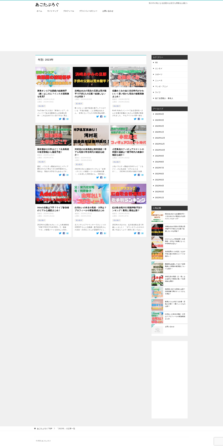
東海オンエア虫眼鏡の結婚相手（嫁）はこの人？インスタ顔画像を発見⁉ (53, 94)
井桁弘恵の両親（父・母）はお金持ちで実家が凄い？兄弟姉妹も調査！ (175, 279)
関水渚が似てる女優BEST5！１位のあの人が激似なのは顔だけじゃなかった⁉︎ (175, 216)
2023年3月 (159, 120)
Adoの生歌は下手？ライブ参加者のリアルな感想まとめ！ (53, 208)
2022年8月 (159, 162)
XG (156, 62)
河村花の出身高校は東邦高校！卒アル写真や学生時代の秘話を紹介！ (90, 152)
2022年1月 (159, 198)
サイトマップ (52, 11)
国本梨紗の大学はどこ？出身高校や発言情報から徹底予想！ (53, 150)
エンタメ (41, 106)
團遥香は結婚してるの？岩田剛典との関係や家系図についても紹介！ (175, 266)
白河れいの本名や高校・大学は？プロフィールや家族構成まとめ (90, 208)
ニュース (158, 80)
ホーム (39, 11)
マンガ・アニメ (161, 86)
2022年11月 (160, 144)
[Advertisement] (111, 33)
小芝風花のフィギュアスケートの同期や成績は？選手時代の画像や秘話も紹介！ (128, 152)
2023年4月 (159, 114)
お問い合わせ (107, 11)
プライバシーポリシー (88, 11)
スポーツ (158, 74)
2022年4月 (159, 186)
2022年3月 (159, 192)
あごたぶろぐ (47, 4)
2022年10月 (160, 150)
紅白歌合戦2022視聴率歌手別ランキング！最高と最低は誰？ (127, 208)
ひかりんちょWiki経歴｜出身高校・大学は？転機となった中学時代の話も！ (175, 241)
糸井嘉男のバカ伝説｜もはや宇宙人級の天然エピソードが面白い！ (175, 254)
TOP (44, 429)
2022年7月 (159, 168)
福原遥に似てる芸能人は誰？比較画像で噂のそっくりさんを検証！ (175, 291)
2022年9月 (159, 156)
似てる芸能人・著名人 (164, 98)
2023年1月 (159, 132)
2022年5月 (159, 180)
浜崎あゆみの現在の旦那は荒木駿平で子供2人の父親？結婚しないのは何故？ (90, 94)
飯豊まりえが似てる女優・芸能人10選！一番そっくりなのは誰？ (175, 304)
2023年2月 (159, 126)
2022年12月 (160, 138)
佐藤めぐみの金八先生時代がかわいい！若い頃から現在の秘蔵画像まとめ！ (128, 94)
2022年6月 (159, 174)
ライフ (158, 92)
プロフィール (68, 11)
